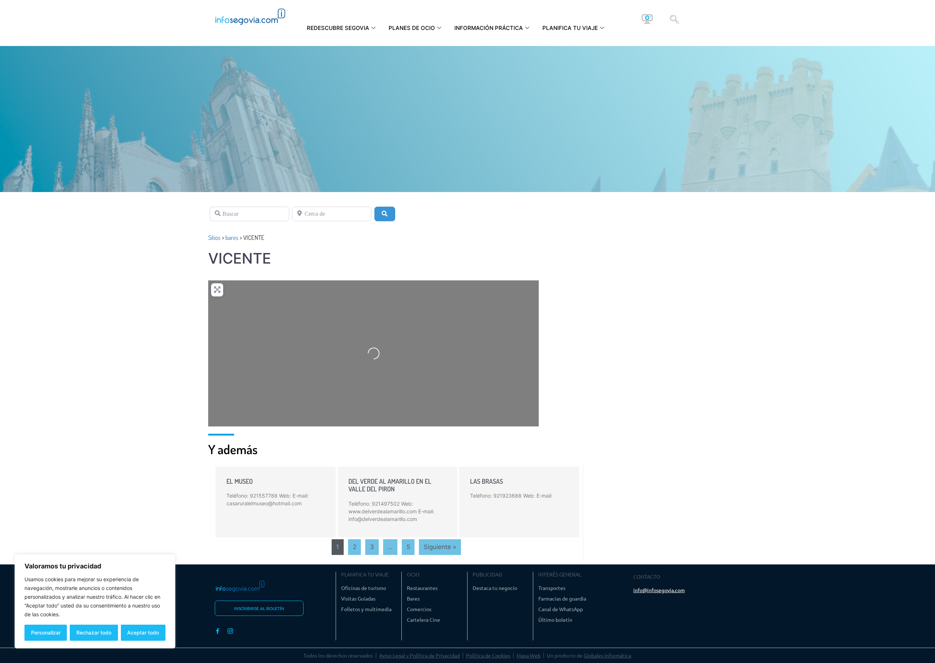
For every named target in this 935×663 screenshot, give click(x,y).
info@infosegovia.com (659, 590)
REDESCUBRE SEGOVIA (338, 27)
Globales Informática (607, 655)
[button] (674, 19)
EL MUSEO (239, 481)
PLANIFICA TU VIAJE (570, 27)
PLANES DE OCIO (412, 27)
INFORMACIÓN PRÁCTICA (488, 27)
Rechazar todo (93, 632)
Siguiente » (440, 547)
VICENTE (239, 258)
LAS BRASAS (486, 481)
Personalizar (46, 632)
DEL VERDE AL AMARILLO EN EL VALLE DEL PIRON (389, 485)
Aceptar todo (143, 632)
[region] (95, 601)
